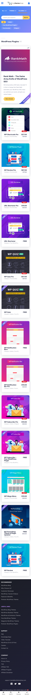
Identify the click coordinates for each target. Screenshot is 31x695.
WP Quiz (7, 312)
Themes (12, 10)
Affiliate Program (6, 669)
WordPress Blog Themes (8, 610)
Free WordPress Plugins (10, 25)
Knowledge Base (6, 637)
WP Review (8, 570)
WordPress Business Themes (9, 612)
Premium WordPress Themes (9, 599)
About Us (4, 658)
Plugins (22, 10)
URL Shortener (9, 241)
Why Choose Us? (6, 588)
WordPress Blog (6, 585)
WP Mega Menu (10, 496)
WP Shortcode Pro (11, 134)
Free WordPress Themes (8, 618)
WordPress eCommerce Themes (10, 615)
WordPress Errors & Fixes (8, 642)
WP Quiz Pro (9, 277)
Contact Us (4, 648)
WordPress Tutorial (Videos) (9, 594)
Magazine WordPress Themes (10, 621)
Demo (11, 155)
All (4, 10)
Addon (10, 22)
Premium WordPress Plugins (9, 624)
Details (15, 155)
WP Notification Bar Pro (10, 385)
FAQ (2, 634)
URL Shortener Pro (11, 206)
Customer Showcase (7, 591)
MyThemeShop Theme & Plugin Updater (10, 533)
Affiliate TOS (5, 667)
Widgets (16, 28)
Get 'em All (19, 155)
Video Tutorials (5, 640)
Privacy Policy (5, 661)
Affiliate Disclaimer (7, 672)
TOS (2, 664)
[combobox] (15, 17)
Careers (3, 645)
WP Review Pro (10, 170)
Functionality (6, 28)
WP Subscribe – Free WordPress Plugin (10, 459)
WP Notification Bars (10, 348)
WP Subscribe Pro (11, 422)
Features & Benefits (7, 596)
